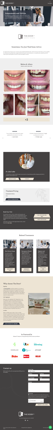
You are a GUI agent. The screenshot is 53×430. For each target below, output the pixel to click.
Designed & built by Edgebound (26, 427)
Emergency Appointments (27, 269)
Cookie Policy (10, 427)
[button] (50, 427)
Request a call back (43, 404)
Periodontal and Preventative (44, 269)
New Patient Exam (10, 269)
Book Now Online (42, 219)
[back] (3, 138)
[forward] (50, 138)
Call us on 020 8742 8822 (42, 215)
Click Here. (9, 223)
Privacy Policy (5, 427)
